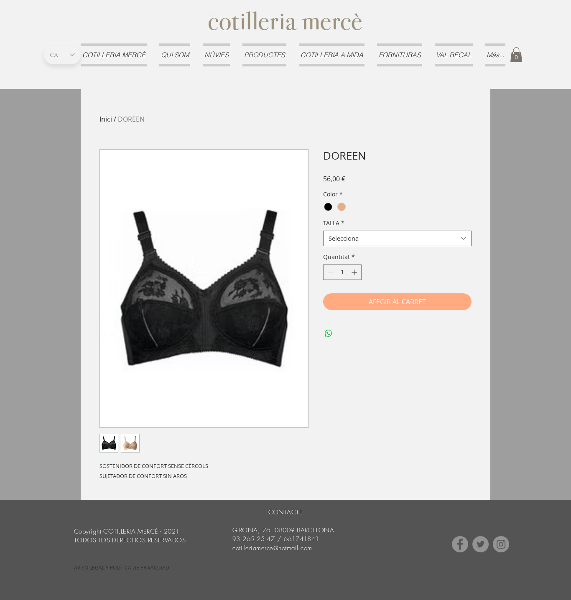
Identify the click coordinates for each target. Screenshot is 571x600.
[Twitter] (480, 544)
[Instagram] (501, 544)
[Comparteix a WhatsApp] (329, 333)
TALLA (333, 223)
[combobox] (397, 239)
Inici (105, 119)
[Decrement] (329, 272)
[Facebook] (460, 544)
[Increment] (355, 272)
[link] (516, 54)
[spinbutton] (342, 272)
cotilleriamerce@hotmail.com (272, 548)
